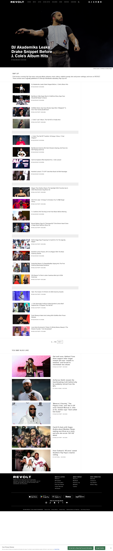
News (60, 1)
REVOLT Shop (93, 484)
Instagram (89, 2)
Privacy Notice (54, 509)
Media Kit (75, 484)
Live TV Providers (59, 482)
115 (55, 342)
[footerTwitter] (62, 504)
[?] (21, 88)
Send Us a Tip (76, 482)
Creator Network (59, 486)
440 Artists (57, 488)
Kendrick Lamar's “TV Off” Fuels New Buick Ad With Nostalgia (49, 171)
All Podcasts (58, 480)
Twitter (98, 2)
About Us (75, 478)
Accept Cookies (100, 548)
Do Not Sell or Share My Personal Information (80, 548)
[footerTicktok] (50, 504)
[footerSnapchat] (54, 504)
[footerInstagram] (46, 504)
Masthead (75, 480)
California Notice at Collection (72, 509)
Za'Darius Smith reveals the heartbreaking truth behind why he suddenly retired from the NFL (65, 383)
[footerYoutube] (66, 504)
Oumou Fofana (57, 388)
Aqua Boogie (16, 59)
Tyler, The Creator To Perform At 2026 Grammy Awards (47, 292)
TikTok (91, 2)
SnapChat (93, 2)
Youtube (100, 2)
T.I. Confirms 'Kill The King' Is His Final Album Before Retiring (48, 211)
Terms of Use (47, 509)
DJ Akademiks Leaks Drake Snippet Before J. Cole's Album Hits (49, 84)
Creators (66, 1)
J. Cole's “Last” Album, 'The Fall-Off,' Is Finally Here (45, 119)
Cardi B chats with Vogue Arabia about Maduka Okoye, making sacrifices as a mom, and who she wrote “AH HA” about (64, 431)
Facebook (96, 2)
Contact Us (93, 480)
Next (59, 342)
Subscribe (73, 1)
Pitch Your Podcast (59, 484)
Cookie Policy (62, 509)
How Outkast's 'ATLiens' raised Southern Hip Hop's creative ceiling (65, 453)
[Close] (110, 548)
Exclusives (54, 1)
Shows (29, 1)
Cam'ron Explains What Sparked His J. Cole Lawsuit (46, 160)
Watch (34, 1)
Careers (75, 486)
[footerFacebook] (58, 504)
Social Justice (46, 1)
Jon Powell (57, 457)
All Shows (57, 478)
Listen (39, 1)
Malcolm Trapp (36, 112)
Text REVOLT (93, 482)
